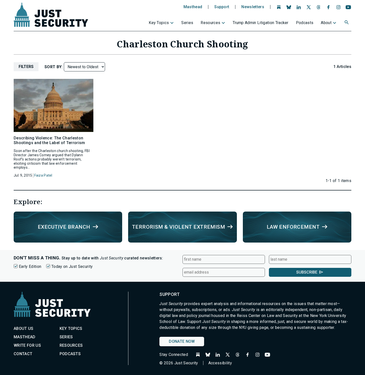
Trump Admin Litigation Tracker (261, 22)
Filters (26, 66)
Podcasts (305, 22)
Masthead (192, 7)
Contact (23, 353)
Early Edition (30, 266)
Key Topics (159, 22)
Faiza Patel (43, 175)
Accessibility (220, 363)
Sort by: (54, 66)
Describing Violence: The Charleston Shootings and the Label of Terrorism (49, 140)
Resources (210, 22)
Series (187, 22)
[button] (347, 23)
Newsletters (252, 7)
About (326, 22)
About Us (24, 328)
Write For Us (27, 345)
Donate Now (182, 341)
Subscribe (306, 272)
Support (221, 7)
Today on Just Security (72, 266)
